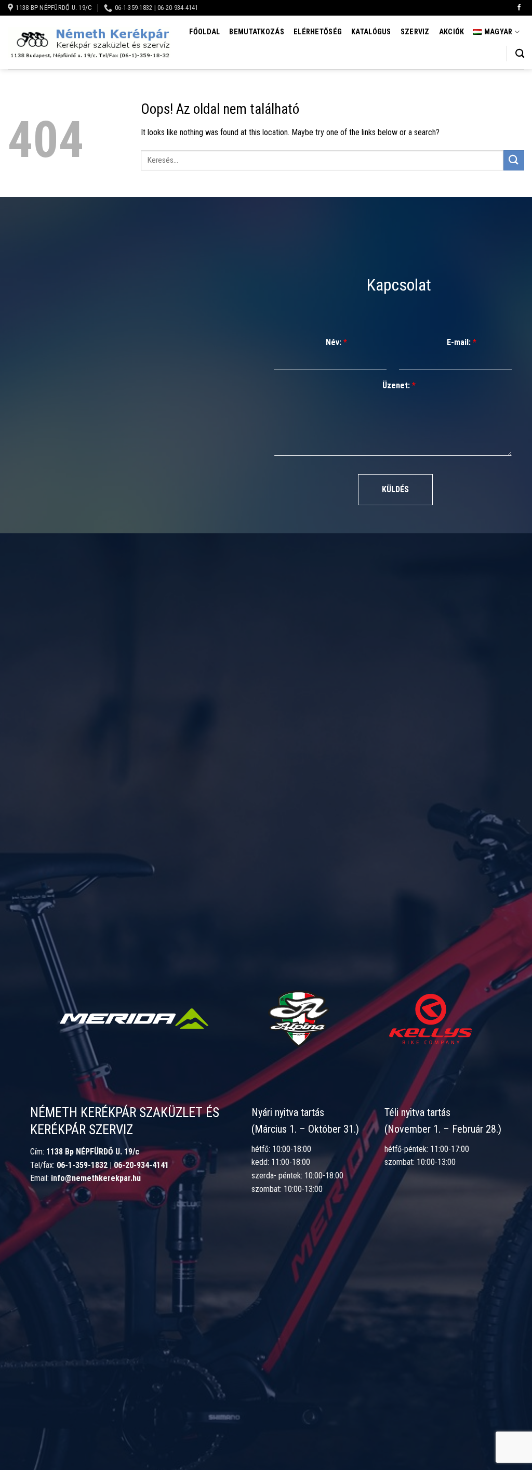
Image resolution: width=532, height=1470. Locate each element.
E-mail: (461, 342)
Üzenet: (399, 385)
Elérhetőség (318, 32)
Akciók (451, 32)
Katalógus (371, 32)
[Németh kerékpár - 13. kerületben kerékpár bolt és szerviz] (89, 43)
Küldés (395, 489)
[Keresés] (519, 53)
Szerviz (415, 32)
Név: (336, 342)
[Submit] (513, 160)
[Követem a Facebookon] (519, 7)
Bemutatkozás (256, 32)
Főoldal (204, 32)
